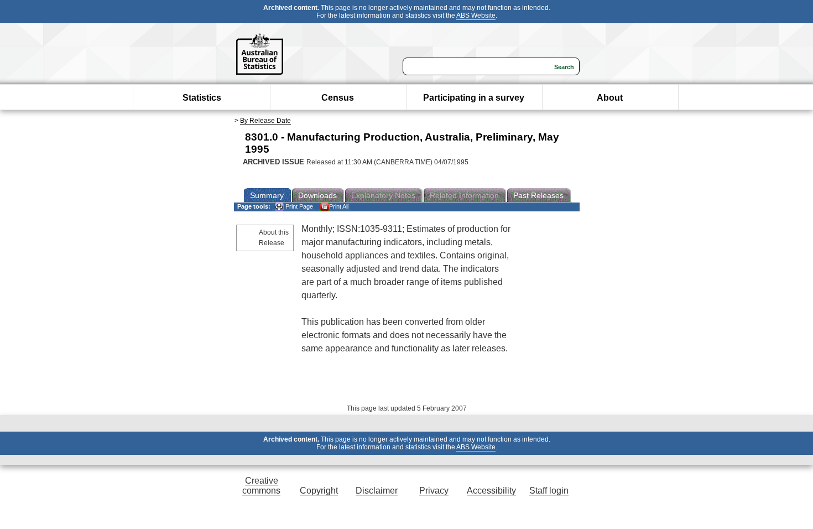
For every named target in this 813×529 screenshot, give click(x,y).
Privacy (434, 490)
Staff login (549, 490)
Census (337, 97)
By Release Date (265, 121)
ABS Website (476, 15)
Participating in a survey (473, 97)
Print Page (298, 206)
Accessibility (491, 490)
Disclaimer (377, 490)
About (610, 97)
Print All (338, 206)
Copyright (319, 490)
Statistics (202, 97)
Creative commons (261, 485)
